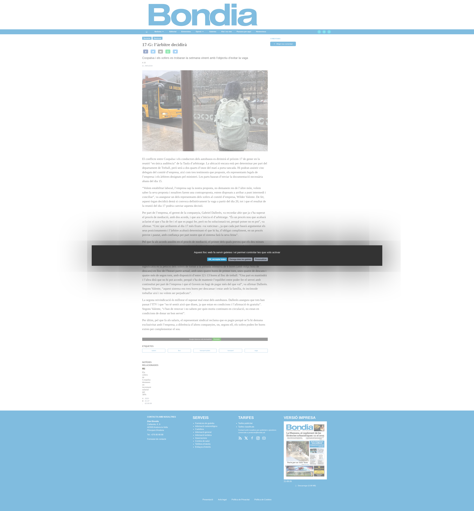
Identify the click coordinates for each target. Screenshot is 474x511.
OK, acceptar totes (217, 259)
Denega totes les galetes (240, 259)
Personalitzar (261, 259)
